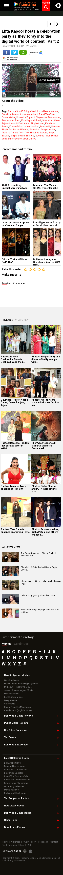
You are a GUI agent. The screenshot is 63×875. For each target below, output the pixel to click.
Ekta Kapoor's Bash (31, 120)
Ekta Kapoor (54, 117)
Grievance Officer (16, 845)
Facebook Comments (13, 283)
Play (25, 178)
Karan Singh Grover (34, 123)
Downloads (14, 827)
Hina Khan (48, 120)
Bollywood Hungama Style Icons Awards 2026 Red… (46, 262)
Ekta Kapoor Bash (11, 120)
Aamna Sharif (15, 111)
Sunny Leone (15, 138)
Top (10, 737)
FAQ (29, 845)
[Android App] (25, 851)
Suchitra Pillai (42, 135)
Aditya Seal (30, 111)
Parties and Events (19, 129)
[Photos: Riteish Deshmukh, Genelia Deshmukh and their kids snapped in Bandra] (16, 339)
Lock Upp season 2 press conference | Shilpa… (16, 224)
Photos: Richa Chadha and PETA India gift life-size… (44, 489)
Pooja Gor (35, 129)
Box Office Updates (13, 773)
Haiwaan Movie (11, 693)
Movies (6, 643)
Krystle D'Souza (17, 126)
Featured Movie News (14, 766)
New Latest (14, 805)
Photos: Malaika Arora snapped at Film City (13, 487)
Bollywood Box (16, 744)
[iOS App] (30, 851)
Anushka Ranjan (10, 114)
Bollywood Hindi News (15, 793)
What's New (22, 319)
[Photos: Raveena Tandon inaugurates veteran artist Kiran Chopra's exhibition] (16, 426)
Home (5, 842)
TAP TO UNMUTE (50, 80)
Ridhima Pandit (10, 132)
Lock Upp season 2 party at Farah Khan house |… (46, 224)
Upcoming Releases (14, 786)
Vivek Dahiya (29, 138)
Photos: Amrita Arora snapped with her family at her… (45, 402)
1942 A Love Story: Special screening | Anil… (15, 186)
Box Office (15, 730)
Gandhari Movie (11, 680)
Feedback (43, 842)
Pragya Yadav (48, 129)
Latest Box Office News (15, 769)
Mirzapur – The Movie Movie (18, 687)
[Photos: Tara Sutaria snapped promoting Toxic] (16, 512)
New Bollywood (17, 675)
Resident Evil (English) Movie (18, 710)
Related (8, 319)
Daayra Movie (10, 700)
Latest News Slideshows (16, 783)
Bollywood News (12, 763)
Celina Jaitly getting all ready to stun (38, 595)
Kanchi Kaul (17, 123)
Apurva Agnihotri (29, 114)
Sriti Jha (30, 135)
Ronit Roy (24, 132)
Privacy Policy (29, 842)
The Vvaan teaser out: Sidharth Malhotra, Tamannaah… (43, 446)
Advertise (15, 842)
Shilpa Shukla (17, 135)
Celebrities (21, 643)
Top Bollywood (16, 798)
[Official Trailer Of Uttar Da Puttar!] (16, 242)
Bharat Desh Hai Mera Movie (17, 707)
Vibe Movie (9, 703)
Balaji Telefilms (47, 114)
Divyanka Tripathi (25, 117)
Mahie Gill (45, 126)
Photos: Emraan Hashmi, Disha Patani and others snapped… (45, 532)
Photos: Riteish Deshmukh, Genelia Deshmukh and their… (13, 359)
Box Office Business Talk (16, 776)
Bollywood (17, 812)
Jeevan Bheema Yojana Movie (18, 690)
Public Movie (16, 723)
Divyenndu (41, 117)
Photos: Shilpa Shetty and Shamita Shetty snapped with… (45, 359)
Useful (10, 820)
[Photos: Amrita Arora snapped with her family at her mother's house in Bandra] (46, 383)
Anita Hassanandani (47, 111)
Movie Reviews (11, 789)
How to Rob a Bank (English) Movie (21, 683)
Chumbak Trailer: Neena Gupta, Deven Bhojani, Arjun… (14, 402)
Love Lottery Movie (13, 697)
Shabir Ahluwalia (39, 132)
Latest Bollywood (17, 758)
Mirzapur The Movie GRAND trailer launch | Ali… (45, 188)
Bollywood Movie (18, 715)
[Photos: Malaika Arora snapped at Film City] (16, 469)
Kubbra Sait (33, 126)
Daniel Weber (8, 117)
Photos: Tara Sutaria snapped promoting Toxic (15, 530)
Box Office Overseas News (17, 779)
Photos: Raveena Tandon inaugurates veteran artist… (15, 446)
